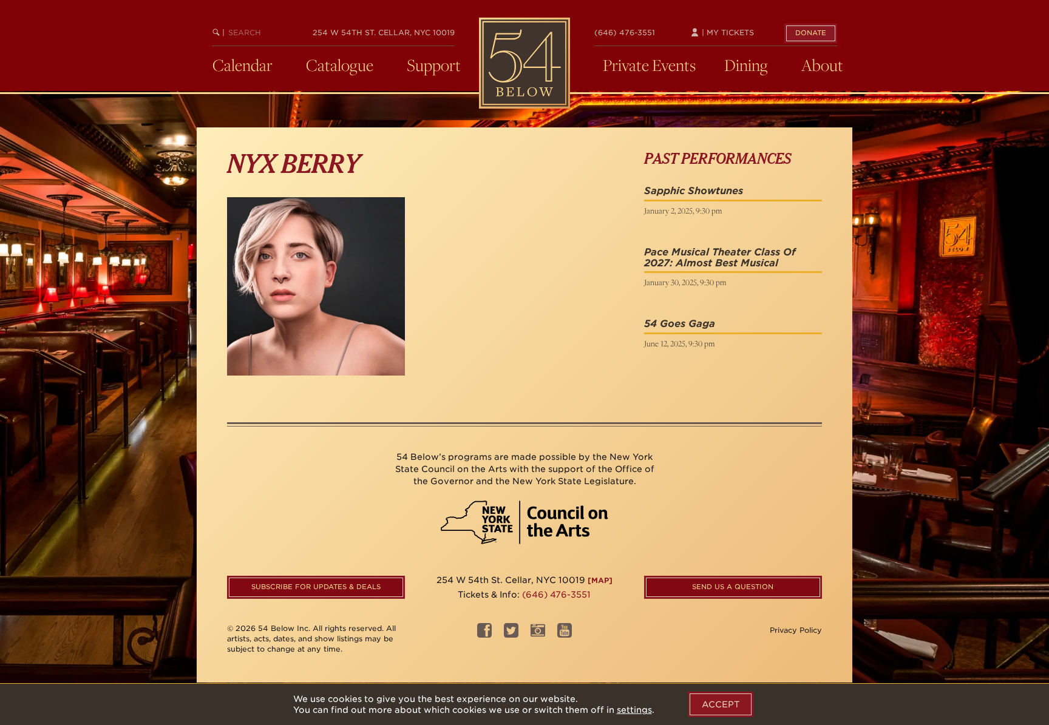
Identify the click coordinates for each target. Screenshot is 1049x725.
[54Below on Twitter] (511, 634)
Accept (720, 704)
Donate (810, 33)
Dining (746, 65)
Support (434, 65)
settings (634, 710)
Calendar (242, 65)
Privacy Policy (796, 630)
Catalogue (339, 65)
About (822, 65)
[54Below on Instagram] (538, 634)
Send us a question (732, 586)
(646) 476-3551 (624, 32)
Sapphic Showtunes (693, 191)
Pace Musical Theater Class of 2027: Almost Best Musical (720, 257)
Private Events (649, 65)
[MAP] (600, 580)
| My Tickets (726, 32)
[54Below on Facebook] (484, 634)
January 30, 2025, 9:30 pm (685, 282)
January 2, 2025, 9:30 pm (683, 210)
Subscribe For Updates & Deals (316, 586)
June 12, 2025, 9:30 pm (679, 343)
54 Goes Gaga (679, 323)
